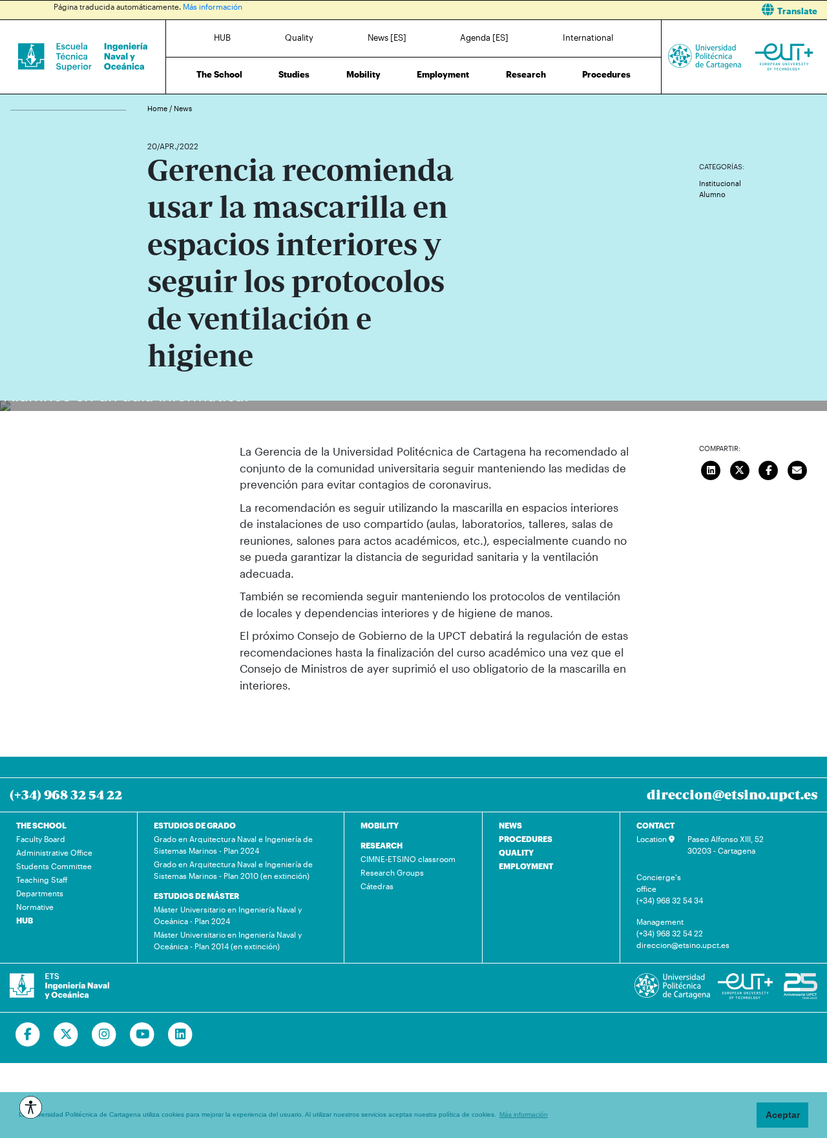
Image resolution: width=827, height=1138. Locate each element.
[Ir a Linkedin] (180, 1034)
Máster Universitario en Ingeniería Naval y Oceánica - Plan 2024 (228, 915)
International (588, 37)
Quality (299, 37)
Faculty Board (40, 838)
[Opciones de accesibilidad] (30, 1107)
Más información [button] (523, 1114)
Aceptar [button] (783, 1115)
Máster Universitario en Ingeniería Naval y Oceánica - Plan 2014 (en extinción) (228, 940)
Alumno (712, 194)
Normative (35, 906)
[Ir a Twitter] (66, 1034)
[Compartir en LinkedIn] (711, 468)
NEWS (510, 825)
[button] (625, 10)
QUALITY (516, 852)
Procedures (606, 74)
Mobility (363, 74)
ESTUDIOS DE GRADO (195, 825)
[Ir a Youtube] (142, 1034)
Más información (212, 6)
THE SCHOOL (41, 825)
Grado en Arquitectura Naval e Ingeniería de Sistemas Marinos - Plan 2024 (233, 844)
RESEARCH (382, 845)
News (183, 108)
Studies (293, 74)
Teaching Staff (42, 879)
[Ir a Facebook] (28, 1034)
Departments (39, 893)
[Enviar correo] (797, 468)
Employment (443, 74)
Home (158, 108)
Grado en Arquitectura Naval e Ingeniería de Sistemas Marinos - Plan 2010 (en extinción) (233, 869)
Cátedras (377, 885)
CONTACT (655, 825)
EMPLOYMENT (526, 865)
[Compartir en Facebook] (769, 468)
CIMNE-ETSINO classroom (408, 858)
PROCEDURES (525, 838)
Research (526, 74)
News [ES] (387, 37)
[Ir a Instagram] (104, 1034)
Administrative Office (54, 852)
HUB (222, 37)
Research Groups (392, 872)
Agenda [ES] (484, 37)
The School (219, 74)
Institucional (720, 183)
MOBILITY (380, 825)
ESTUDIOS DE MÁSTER (196, 895)
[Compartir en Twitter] (740, 468)
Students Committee (54, 865)
